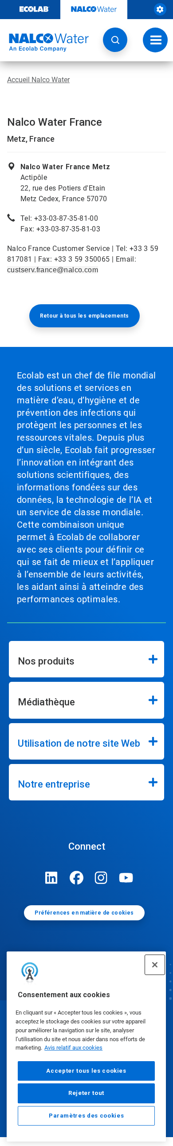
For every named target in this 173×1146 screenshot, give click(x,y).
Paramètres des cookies (86, 1115)
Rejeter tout (86, 1093)
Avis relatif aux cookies (73, 1047)
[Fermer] (155, 965)
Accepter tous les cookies (86, 1070)
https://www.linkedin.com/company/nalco (51, 878)
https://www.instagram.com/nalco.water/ (101, 878)
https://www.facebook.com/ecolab (76, 878)
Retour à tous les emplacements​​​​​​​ (84, 316)
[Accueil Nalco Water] (44, 43)
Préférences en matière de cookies (84, 913)
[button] (115, 40)
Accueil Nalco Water (38, 80)
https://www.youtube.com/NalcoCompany (126, 878)
